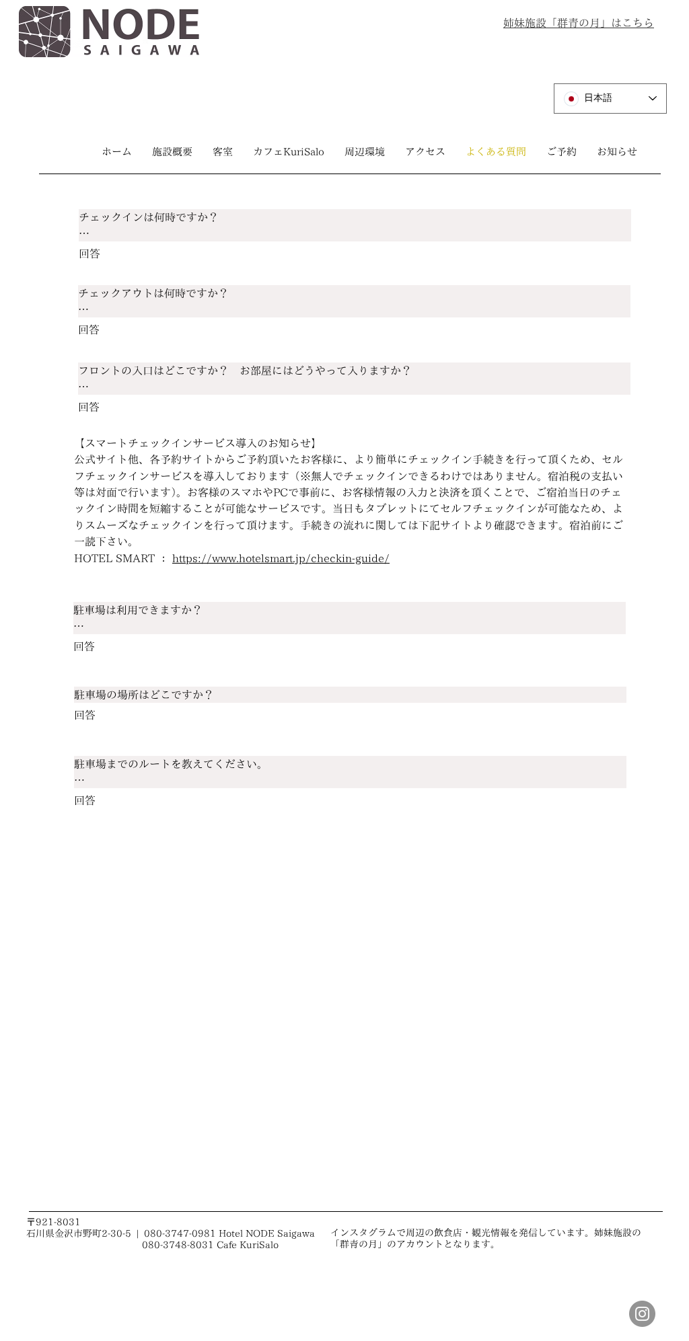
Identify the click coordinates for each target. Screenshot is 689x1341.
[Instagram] (642, 1314)
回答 (89, 253)
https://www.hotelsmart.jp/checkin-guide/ (281, 558)
